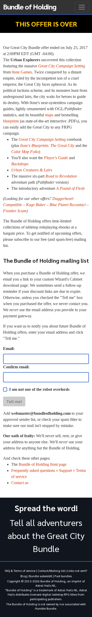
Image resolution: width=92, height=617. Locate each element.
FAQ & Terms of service (20, 571)
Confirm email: (16, 367)
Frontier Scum (14, 211)
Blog (23, 576)
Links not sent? (77, 571)
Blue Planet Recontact (68, 205)
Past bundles (63, 576)
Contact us (19, 483)
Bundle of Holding (29, 6)
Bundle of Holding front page (42, 464)
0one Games (22, 72)
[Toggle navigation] (82, 7)
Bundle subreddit (40, 576)
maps (49, 115)
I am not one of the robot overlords (39, 389)
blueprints (11, 121)
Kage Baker (35, 205)
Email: (9, 348)
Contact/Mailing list (51, 571)
